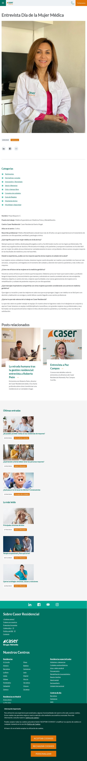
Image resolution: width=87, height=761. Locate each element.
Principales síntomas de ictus (13, 525)
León (25, 672)
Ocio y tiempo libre (12, 189)
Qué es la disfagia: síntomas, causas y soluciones (20, 581)
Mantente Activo (11, 201)
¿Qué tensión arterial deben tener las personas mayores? (23, 462)
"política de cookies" (32, 718)
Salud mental (54, 680)
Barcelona (6, 669)
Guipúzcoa (26, 669)
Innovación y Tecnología (13, 182)
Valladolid (6, 686)
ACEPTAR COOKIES (43, 738)
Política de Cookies (33, 724)
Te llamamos (81, 3)
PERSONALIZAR (43, 753)
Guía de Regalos (11, 197)
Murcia (25, 679)
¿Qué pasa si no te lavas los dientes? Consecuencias (21, 490)
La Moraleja (7, 703)
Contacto (6, 634)
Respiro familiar (55, 677)
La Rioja (5, 672)
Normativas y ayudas (12, 178)
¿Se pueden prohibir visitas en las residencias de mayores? (24, 433)
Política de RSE (8, 631)
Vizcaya (25, 686)
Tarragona (26, 683)
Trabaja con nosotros (10, 622)
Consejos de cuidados (13, 193)
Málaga (5, 679)
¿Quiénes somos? (8, 619)
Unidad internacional (57, 686)
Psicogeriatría (54, 671)
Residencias (8, 659)
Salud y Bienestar (11, 185)
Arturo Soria (7, 700)
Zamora (5, 689)
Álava (25, 662)
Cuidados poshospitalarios (59, 665)
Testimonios (9, 174)
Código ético (7, 628)
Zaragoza (26, 689)
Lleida (5, 676)
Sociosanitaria (55, 683)
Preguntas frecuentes (10, 625)
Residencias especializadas (60, 659)
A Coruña (6, 662)
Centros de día (55, 693)
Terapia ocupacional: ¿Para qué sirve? (16, 553)
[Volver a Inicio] (10, 3)
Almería (5, 665)
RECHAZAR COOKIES (43, 746)
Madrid (25, 676)
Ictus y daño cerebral (57, 668)
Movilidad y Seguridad (13, 205)
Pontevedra (7, 683)
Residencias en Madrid (12, 697)
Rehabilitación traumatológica (60, 674)
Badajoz (26, 665)
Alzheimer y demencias (57, 662)
